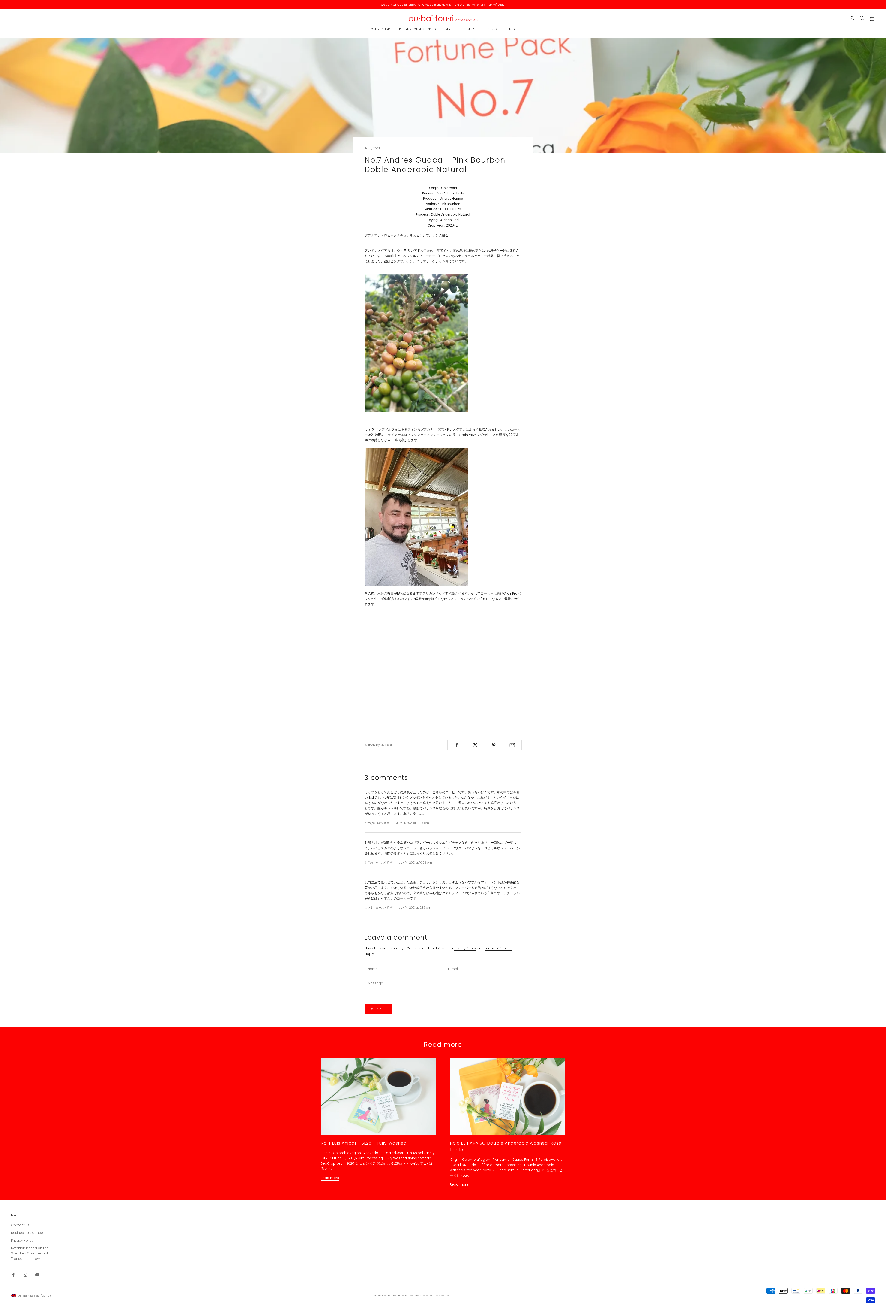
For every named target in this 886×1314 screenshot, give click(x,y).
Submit (378, 1009)
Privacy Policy (465, 948)
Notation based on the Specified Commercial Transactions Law (29, 1253)
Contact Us (20, 1225)
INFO (511, 29)
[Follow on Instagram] (25, 1274)
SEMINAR (470, 29)
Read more (330, 1177)
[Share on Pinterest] (494, 745)
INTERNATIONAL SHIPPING (417, 29)
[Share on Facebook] (457, 745)
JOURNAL (492, 29)
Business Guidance (27, 1232)
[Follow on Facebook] (13, 1274)
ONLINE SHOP (380, 29)
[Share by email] (512, 745)
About (450, 29)
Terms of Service (498, 948)
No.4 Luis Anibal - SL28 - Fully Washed (364, 1143)
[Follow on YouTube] (37, 1274)
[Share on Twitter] (475, 745)
